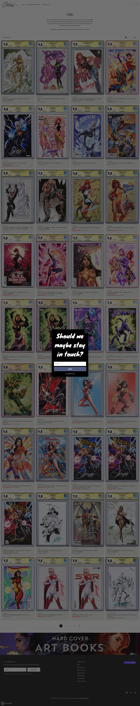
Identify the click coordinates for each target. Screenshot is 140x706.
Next (70, 369)
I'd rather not (70, 373)
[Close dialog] (86, 331)
